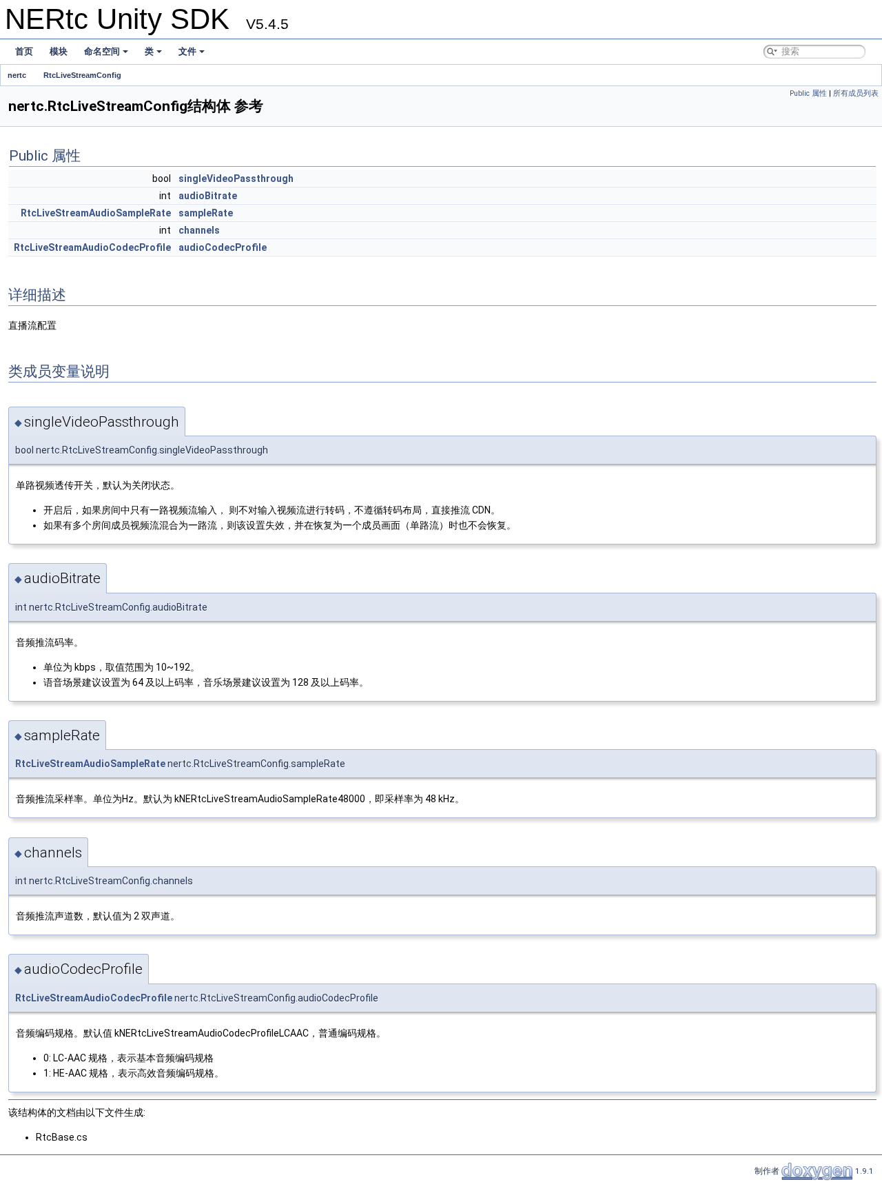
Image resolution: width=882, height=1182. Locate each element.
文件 (187, 51)
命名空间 (102, 51)
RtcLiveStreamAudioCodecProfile (92, 247)
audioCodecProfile (222, 247)
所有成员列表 (856, 93)
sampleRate (205, 212)
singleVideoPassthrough (236, 178)
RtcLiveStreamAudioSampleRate (96, 212)
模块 (59, 51)
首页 (24, 51)
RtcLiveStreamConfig (82, 75)
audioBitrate (207, 195)
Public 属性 (808, 93)
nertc (17, 75)
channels (199, 230)
